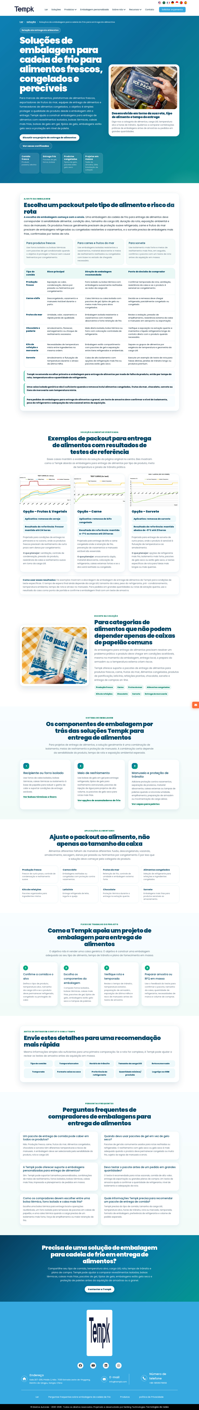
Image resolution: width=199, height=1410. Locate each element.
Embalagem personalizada (94, 9)
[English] (159, 2)
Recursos (134, 9)
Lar (46, 9)
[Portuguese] (181, 2)
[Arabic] (164, 2)
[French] (168, 2)
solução (31, 22)
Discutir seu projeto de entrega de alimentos (49, 137)
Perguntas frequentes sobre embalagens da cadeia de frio (79, 1397)
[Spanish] (185, 2)
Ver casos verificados (36, 146)
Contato (149, 9)
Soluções (56, 9)
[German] (172, 2)
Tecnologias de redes (157, 1407)
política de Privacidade (151, 1397)
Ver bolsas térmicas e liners (40, 796)
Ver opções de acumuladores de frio (99, 800)
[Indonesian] (177, 2)
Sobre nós (117, 9)
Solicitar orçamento (172, 9)
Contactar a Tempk (99, 1289)
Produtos (69, 9)
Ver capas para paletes (146, 804)
